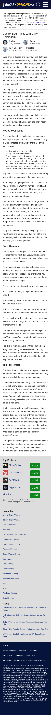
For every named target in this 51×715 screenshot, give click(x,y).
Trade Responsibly (29, 660)
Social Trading (8, 569)
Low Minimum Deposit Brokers (15, 534)
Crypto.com (38, 22)
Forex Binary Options (11, 544)
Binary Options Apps (11, 578)
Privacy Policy (8, 655)
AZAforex (14, 480)
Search (37, 4)
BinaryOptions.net (10, 651)
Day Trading (7, 559)
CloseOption (15, 465)
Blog (4, 583)
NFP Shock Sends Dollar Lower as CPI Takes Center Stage (24, 635)
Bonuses (6, 530)
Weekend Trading (10, 593)
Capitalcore (15, 472)
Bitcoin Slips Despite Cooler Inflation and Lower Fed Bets (25, 629)
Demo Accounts (9, 525)
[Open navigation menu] (45, 4)
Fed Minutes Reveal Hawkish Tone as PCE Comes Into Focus (25, 609)
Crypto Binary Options (12, 515)
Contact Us (33, 651)
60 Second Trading (10, 573)
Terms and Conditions (24, 655)
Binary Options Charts (12, 554)
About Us (22, 651)
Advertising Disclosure (11, 660)
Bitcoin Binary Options (12, 520)
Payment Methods (10, 549)
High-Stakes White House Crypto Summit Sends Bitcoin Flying (25, 616)
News (5, 588)
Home (18, 5)
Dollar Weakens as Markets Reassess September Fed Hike (25, 623)
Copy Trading (8, 564)
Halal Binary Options (11, 539)
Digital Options (8, 598)
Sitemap (42, 660)
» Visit (35, 465)
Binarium (7, 494)
